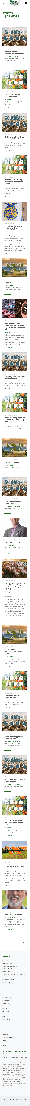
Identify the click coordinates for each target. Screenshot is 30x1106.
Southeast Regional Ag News (10, 985)
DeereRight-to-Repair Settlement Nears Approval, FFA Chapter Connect (13, 229)
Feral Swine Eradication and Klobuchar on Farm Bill (14, 866)
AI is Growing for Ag (12, 542)
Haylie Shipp (5, 1000)
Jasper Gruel (6, 1003)
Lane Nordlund (6, 1006)
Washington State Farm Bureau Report (13, 974)
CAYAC (4, 1040)
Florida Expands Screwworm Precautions (14, 53)
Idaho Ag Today (7, 982)
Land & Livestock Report (9, 977)
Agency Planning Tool (8, 1037)
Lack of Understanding (13, 914)
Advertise (5, 1035)
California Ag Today (8, 963)
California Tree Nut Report (10, 969)
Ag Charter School (11, 462)
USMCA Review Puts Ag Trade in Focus (13, 502)
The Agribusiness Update (9, 966)
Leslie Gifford (6, 1008)
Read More (8, 65)
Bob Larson (5, 995)
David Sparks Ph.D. (7, 998)
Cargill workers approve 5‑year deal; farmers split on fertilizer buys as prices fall (14, 326)
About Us (5, 1043)
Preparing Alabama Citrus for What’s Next (14, 378)
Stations (4, 1032)
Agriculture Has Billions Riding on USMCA (13, 697)
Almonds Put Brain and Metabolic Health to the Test (13, 822)
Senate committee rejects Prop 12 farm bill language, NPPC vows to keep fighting (14, 586)
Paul (3, 1016)
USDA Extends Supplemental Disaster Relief (13, 651)
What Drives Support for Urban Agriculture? (13, 738)
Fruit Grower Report (8, 980)
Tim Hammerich (7, 1022)
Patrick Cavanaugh (8, 1014)
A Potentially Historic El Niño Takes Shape (13, 95)
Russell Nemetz (6, 1019)
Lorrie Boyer (5, 1011)
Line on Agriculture (7, 971)
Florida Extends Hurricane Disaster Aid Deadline (14, 138)
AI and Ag (8, 282)
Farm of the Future (8, 961)
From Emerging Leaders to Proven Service (14, 780)
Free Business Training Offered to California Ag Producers (13, 182)
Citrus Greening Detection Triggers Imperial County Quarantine (14, 420)
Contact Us (5, 1045)
